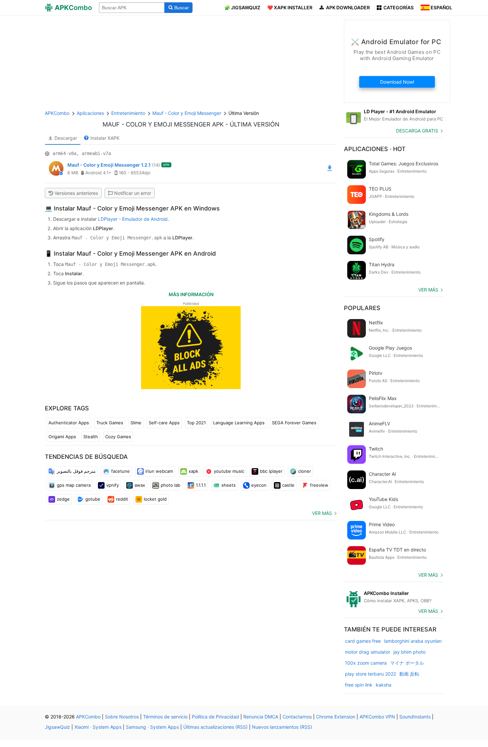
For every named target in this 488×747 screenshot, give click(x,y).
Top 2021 (196, 422)
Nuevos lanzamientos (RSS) (282, 727)
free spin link (358, 685)
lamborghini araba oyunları (413, 641)
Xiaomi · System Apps (98, 727)
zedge (63, 499)
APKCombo (57, 113)
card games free (363, 641)
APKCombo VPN (377, 716)
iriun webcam (159, 471)
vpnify (112, 485)
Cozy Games (118, 436)
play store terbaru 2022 (370, 674)
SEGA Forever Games (294, 422)
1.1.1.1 (201, 485)
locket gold (155, 499)
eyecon (259, 485)
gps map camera (74, 485)
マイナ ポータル (407, 663)
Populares (362, 307)
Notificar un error (132, 193)
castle (288, 485)
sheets (228, 485)
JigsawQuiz (57, 727)
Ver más (322, 513)
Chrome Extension (335, 716)
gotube (92, 499)
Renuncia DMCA (260, 716)
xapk (193, 471)
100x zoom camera (366, 663)
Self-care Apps (164, 422)
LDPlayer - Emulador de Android (133, 219)
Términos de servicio (165, 716)
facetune (120, 471)
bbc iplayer (271, 471)
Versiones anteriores (76, 193)
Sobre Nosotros (122, 716)
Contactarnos (297, 716)
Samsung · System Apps (152, 727)
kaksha (383, 685)
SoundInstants (415, 716)
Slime (135, 422)
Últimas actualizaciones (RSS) (215, 727)
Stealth (90, 436)
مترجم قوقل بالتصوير (76, 471)
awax (139, 485)
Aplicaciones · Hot (375, 148)
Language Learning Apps (239, 422)
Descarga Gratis (417, 130)
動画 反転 (409, 674)
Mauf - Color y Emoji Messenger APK (163, 124)
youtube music (229, 471)
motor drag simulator (367, 652)
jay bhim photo (409, 652)
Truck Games (109, 422)
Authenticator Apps (68, 422)
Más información (191, 294)
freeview (319, 485)
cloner (304, 471)
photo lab (170, 485)
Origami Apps (62, 436)
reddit (122, 499)
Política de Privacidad (215, 716)
